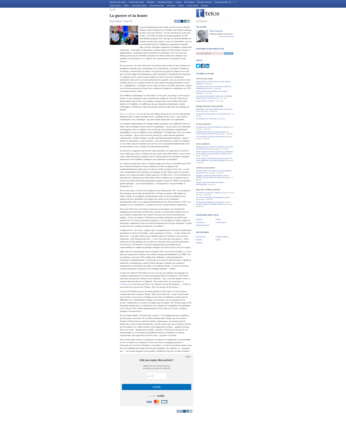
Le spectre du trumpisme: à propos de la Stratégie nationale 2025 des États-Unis (214, 97)
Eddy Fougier (220, 134)
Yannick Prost (200, 199)
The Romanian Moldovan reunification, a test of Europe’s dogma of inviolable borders (213, 203)
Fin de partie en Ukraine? (205, 101)
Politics (181, 5)
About (219, 219)
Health (126, 5)
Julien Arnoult (228, 204)
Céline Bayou (204, 111)
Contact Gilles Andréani (226, 36)
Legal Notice (221, 222)
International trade (157, 5)
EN (230, 2)
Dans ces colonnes (128, 113)
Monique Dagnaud (214, 149)
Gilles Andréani (115, 21)
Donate (157, 387)
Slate (218, 240)
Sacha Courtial (210, 173)
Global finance (115, 5)
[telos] (216, 13)
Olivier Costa (229, 160)
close (188, 357)
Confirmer (228, 53)
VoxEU (199, 240)
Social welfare (192, 5)
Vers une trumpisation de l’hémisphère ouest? (213, 197)
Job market (171, 5)
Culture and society (136, 2)
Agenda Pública (222, 237)
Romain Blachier (226, 177)
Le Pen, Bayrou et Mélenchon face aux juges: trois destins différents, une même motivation (214, 159)
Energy (178, 2)
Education (151, 2)
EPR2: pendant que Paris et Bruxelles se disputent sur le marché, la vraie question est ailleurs (214, 153)
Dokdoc (200, 243)
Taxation (204, 5)
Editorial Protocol (203, 225)
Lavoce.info (201, 237)
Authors (200, 219)
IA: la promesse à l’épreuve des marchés (211, 137)
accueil (112, 10)
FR (235, 2)
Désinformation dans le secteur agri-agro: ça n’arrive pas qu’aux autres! (212, 133)
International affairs (139, 5)
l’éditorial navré (126, 284)
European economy (204, 2)
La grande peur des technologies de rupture (212, 127)
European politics (221, 2)
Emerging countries (165, 2)
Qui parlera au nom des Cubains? (208, 193)
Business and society (118, 2)
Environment (189, 2)
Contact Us (201, 222)
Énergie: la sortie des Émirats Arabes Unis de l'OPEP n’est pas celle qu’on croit (212, 177)
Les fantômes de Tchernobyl (206, 119)
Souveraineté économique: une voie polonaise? (213, 114)
